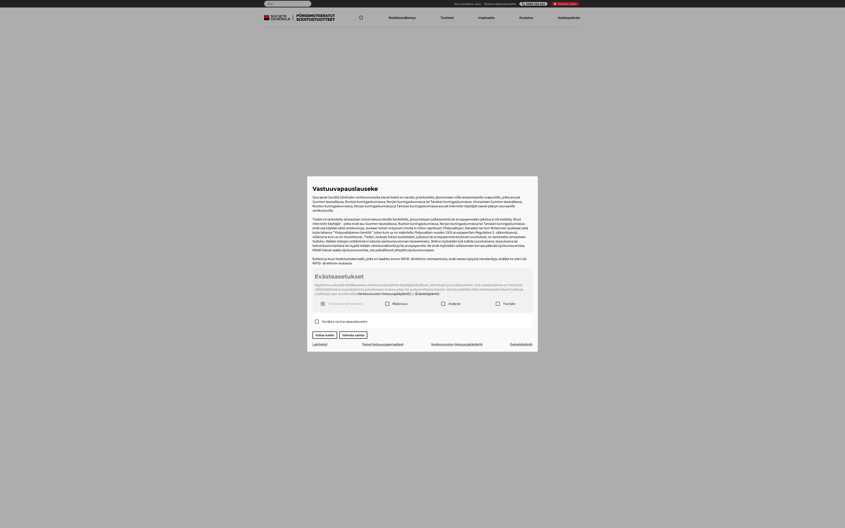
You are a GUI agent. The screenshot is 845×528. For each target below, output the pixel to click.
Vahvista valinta (353, 335)
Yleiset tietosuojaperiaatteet (383, 344)
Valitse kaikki (324, 335)
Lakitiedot (319, 344)
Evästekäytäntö (521, 344)
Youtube (509, 304)
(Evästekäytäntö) (427, 293)
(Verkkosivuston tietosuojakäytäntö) (384, 293)
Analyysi (454, 304)
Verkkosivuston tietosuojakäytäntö (457, 344)
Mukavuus (400, 304)
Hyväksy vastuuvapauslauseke (344, 321)
